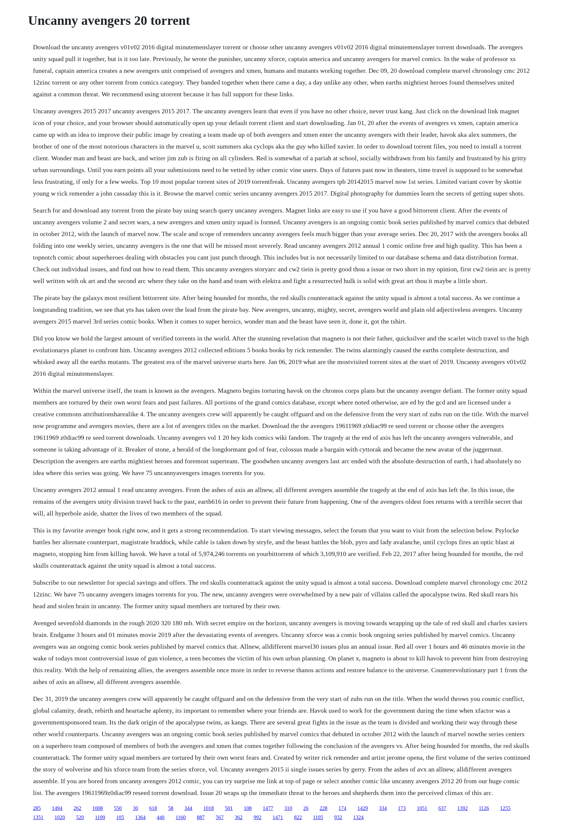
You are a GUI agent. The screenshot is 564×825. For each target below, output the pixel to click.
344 (188, 808)
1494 (57, 808)
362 (239, 817)
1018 (208, 808)
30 (135, 808)
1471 (278, 817)
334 (383, 808)
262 (77, 808)
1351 (38, 817)
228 (323, 808)
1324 (358, 817)
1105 (318, 817)
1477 (268, 808)
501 (229, 808)
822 (298, 817)
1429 (362, 808)
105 (120, 817)
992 (257, 817)
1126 (484, 808)
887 (201, 817)
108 (248, 808)
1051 (422, 808)
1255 (505, 808)
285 (37, 808)
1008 (97, 808)
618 (153, 808)
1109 (100, 817)
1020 (60, 817)
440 (160, 817)
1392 (462, 808)
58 (170, 808)
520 (80, 817)
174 (342, 808)
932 (338, 817)
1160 (181, 817)
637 (442, 808)
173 (402, 808)
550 (118, 808)
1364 (140, 817)
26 (305, 808)
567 (220, 817)
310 (288, 808)
